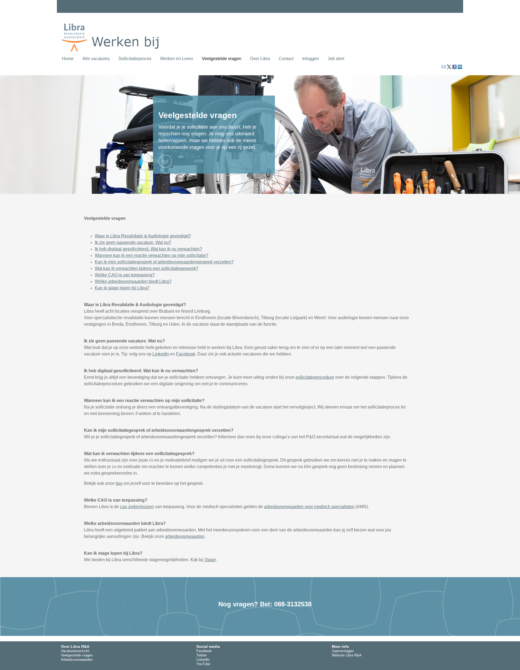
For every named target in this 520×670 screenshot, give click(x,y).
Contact (286, 58)
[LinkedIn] (459, 67)
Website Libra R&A (347, 655)
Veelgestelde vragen (221, 58)
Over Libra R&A (75, 646)
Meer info (340, 646)
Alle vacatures (96, 58)
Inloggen (310, 58)
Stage (210, 559)
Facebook (185, 354)
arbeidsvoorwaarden (184, 536)
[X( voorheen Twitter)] (448, 67)
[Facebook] (454, 67)
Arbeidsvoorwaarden (77, 660)
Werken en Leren (176, 58)
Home (68, 58)
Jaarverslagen (343, 651)
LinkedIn (160, 354)
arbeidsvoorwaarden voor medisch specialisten (309, 506)
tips (119, 483)
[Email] (443, 67)
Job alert (336, 58)
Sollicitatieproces (134, 58)
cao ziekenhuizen (137, 506)
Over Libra (260, 58)
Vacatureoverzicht (75, 651)
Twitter (201, 655)
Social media (208, 646)
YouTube (203, 664)
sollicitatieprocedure (314, 377)
